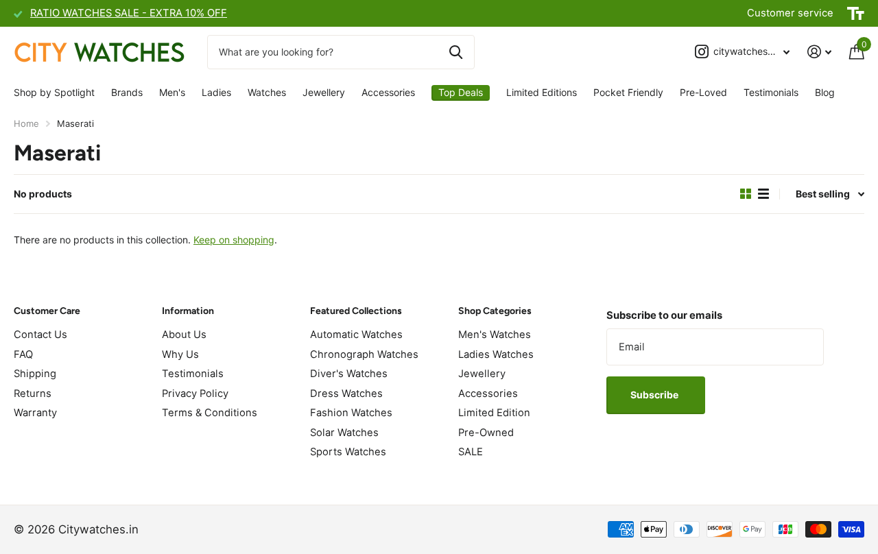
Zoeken (456, 52)
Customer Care (47, 311)
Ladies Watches (496, 354)
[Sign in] (819, 51)
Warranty (35, 413)
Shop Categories (495, 311)
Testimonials (771, 92)
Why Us (180, 354)
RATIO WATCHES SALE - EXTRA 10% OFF (128, 13)
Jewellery (323, 92)
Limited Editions (541, 92)
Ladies (216, 92)
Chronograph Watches (364, 354)
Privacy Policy (195, 393)
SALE (470, 452)
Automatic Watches (356, 334)
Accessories (388, 92)
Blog (825, 92)
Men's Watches (494, 334)
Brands (127, 92)
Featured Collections (356, 311)
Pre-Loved (703, 92)
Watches (267, 92)
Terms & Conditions (209, 413)
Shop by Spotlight (54, 92)
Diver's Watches (349, 374)
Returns (32, 393)
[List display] (763, 194)
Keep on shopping (233, 239)
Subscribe (655, 394)
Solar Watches (344, 432)
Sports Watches (348, 452)
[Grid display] (745, 194)
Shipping (35, 374)
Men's (172, 92)
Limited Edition (494, 413)
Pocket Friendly (628, 92)
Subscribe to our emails (664, 315)
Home (26, 123)
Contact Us (40, 334)
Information (188, 311)
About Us (184, 334)
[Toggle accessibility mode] (855, 13)
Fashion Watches (351, 413)
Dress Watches (346, 393)
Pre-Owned (486, 432)
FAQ (23, 354)
